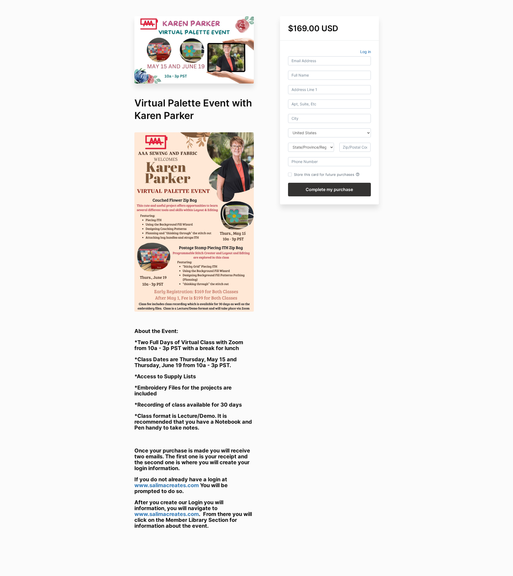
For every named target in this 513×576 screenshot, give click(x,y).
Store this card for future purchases (327, 174)
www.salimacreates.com (166, 485)
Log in (365, 51)
